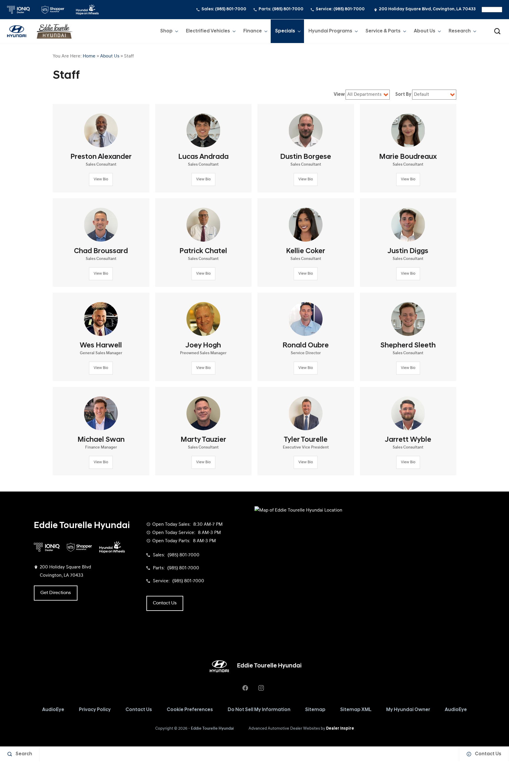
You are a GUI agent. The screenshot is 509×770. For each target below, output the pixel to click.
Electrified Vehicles (208, 31)
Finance (252, 31)
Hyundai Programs (330, 32)
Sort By (403, 94)
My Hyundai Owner (408, 710)
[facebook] (245, 688)
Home (89, 56)
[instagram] (260, 688)
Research (460, 31)
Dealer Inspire (340, 728)
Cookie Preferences (190, 710)
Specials (285, 31)
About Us (424, 31)
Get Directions (55, 593)
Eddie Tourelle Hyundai (212, 728)
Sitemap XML (355, 710)
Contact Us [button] (165, 603)
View (340, 94)
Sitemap (315, 710)
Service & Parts (383, 31)
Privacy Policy (95, 710)
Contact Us (138, 710)
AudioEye (53, 710)
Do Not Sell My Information (259, 710)
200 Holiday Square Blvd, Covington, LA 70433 (427, 9)
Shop (166, 31)
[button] (497, 31)
